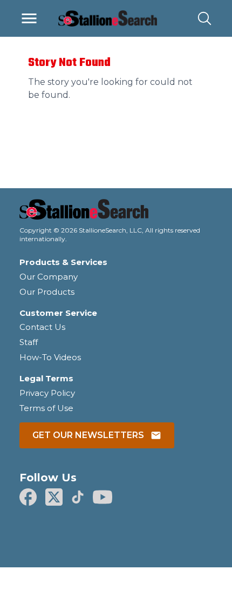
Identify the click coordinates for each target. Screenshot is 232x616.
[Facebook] (28, 497)
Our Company (48, 276)
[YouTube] (102, 497)
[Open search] (204, 18)
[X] (54, 497)
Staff (28, 342)
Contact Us (42, 327)
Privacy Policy (47, 393)
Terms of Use (46, 408)
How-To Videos (50, 357)
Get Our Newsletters (88, 435)
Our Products (46, 292)
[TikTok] (77, 497)
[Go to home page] (116, 212)
